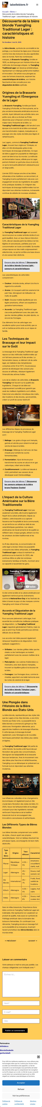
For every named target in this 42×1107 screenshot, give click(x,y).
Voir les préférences (21, 1096)
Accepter (21, 1083)
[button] (38, 1057)
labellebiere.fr (19, 4)
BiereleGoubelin (6, 1050)
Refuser (21, 1089)
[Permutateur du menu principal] (37, 4)
